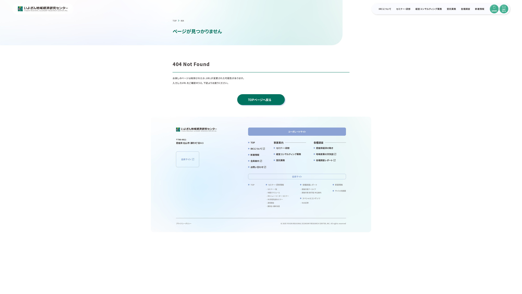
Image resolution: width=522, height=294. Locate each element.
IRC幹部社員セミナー (275, 199)
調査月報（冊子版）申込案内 (311, 193)
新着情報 (479, 9)
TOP (175, 20)
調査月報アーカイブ (309, 189)
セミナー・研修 (403, 9)
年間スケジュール (274, 193)
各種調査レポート (324, 160)
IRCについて (385, 9)
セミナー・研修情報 (276, 184)
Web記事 (305, 203)
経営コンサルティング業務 (428, 9)
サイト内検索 (340, 190)
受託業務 (451, 9)
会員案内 (255, 161)
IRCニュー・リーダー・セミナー (278, 196)
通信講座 (271, 203)
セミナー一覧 (272, 189)
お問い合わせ (257, 167)
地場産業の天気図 (324, 154)
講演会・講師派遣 (274, 206)
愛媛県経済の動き (324, 148)
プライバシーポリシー (183, 223)
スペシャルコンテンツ (311, 198)
